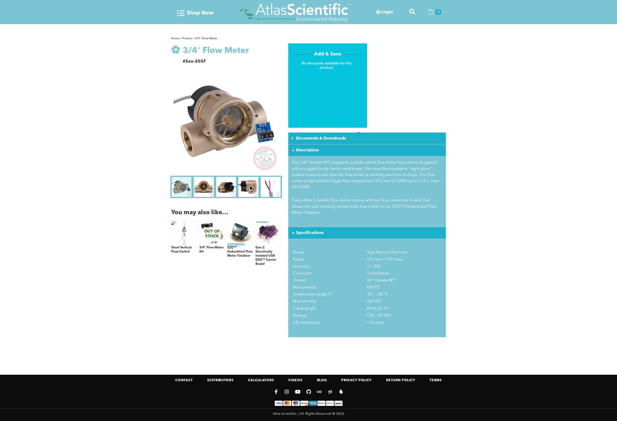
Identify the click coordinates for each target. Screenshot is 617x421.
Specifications (310, 233)
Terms (435, 380)
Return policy (400, 380)
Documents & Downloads (321, 138)
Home (175, 38)
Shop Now (200, 13)
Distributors (220, 380)
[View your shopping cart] (431, 12)
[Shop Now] (180, 13)
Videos (295, 380)
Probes (187, 38)
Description (307, 150)
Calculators (261, 380)
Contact (184, 380)
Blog (322, 380)
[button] (367, 138)
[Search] (412, 11)
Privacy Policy (356, 380)
